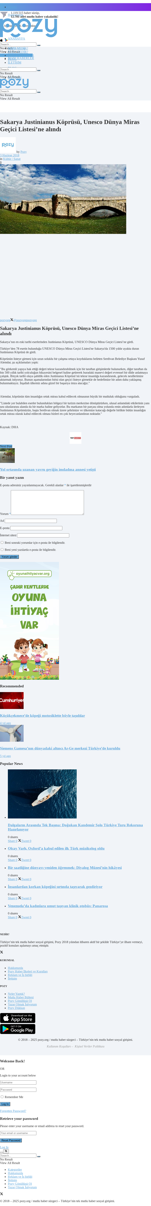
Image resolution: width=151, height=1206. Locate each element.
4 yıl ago (5, 723)
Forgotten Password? (13, 1111)
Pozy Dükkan (16, 1008)
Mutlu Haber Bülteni (21, 997)
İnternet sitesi (8, 535)
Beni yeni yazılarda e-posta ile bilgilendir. (30, 549)
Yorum (5, 513)
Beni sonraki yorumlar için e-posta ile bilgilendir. (35, 542)
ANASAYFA (16, 38)
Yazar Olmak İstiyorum (22, 1004)
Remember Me (14, 1097)
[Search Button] (38, 45)
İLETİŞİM (14, 62)
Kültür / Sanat (11, 159)
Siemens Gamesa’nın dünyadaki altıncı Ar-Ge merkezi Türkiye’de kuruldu (60, 748)
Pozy (23, 151)
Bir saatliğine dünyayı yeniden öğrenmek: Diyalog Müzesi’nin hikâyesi (65, 868)
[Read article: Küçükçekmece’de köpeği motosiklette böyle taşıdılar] (75, 701)
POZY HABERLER (21, 58)
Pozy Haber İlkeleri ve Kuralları (28, 971)
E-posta (4, 528)
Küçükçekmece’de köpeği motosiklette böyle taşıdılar (42, 715)
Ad (2, 520)
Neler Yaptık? (16, 993)
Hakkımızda (15, 968)
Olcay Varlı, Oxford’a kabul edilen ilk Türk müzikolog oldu (56, 848)
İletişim (12, 7)
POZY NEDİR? (18, 52)
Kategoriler (15, 1169)
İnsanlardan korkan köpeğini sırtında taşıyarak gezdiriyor (55, 887)
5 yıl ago (5, 756)
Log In (4, 1147)
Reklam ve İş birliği (20, 975)
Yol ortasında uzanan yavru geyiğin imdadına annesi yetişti (48, 469)
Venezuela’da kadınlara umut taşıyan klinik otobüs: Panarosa (58, 906)
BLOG (12, 59)
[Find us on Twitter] (1, 1194)
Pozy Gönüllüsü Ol (20, 1001)
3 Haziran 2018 (9, 155)
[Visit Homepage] (28, 37)
